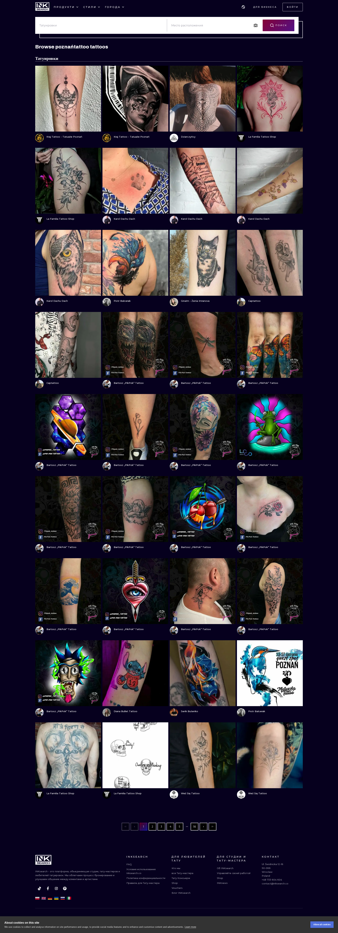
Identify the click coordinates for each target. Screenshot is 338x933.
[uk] (56, 898)
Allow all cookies (322, 924)
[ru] (63, 898)
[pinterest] (65, 888)
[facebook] (48, 888)
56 (194, 826)
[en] (44, 898)
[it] (69, 898)
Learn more (190, 927)
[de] (50, 898)
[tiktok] (39, 888)
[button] (243, 7)
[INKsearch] (42, 7)
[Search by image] (255, 25)
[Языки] (243, 7)
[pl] (37, 898)
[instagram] (56, 888)
